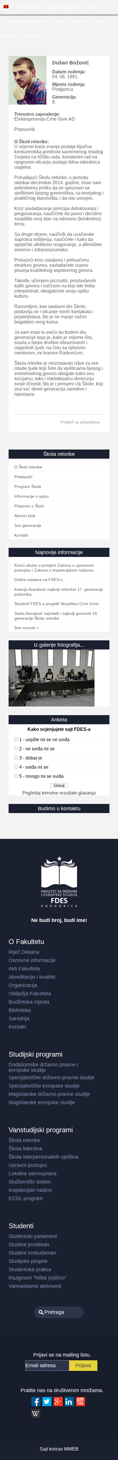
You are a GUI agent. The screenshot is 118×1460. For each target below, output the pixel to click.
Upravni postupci (28, 1165)
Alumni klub (24, 515)
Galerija (10, 35)
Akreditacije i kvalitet (32, 977)
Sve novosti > (26, 627)
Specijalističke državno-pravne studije (52, 1077)
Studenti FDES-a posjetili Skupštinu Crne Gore (56, 603)
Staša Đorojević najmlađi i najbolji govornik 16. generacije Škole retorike (56, 616)
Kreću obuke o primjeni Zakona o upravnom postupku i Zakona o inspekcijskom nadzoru (54, 567)
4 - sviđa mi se (33, 767)
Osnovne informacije (32, 960)
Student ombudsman (32, 1253)
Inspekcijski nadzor (30, 1190)
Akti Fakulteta (24, 969)
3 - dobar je (30, 757)
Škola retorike (24, 1140)
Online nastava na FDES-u (38, 579)
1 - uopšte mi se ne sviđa (44, 739)
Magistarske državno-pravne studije (49, 1094)
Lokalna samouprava (32, 1173)
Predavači (23, 476)
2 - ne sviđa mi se (37, 748)
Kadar (92, 7)
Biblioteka (20, 1010)
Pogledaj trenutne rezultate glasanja (59, 792)
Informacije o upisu (31, 496)
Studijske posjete (28, 1261)
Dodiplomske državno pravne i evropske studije (43, 1067)
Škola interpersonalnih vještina (43, 1157)
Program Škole (27, 486)
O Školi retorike (28, 467)
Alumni (79, 21)
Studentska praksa (30, 1269)
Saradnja (19, 1018)
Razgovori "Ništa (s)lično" (37, 1278)
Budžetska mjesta (29, 1002)
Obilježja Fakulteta (30, 993)
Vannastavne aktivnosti (35, 1286)
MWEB (71, 1449)
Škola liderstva (25, 1148)
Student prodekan (29, 1244)
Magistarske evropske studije (42, 1102)
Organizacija (23, 985)
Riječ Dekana (24, 952)
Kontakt (30, 35)
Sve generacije (27, 525)
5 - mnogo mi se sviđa (41, 776)
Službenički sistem (30, 1182)
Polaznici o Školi (29, 506)
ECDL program (26, 1198)
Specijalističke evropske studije (44, 1086)
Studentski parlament (33, 1236)
